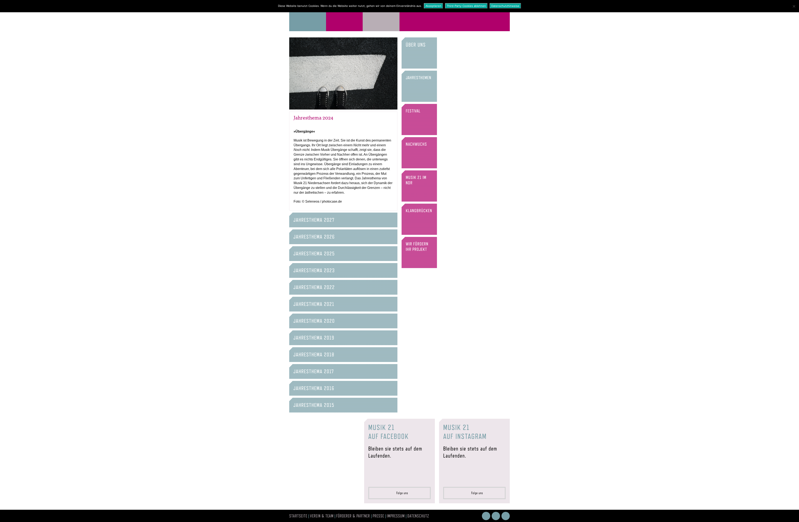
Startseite (298, 516)
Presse (378, 516)
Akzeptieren (433, 5)
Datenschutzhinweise (505, 5)
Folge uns (401, 493)
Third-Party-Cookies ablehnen (466, 5)
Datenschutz (418, 516)
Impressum (396, 516)
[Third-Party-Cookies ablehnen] (794, 6)
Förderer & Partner (353, 516)
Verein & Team (322, 516)
